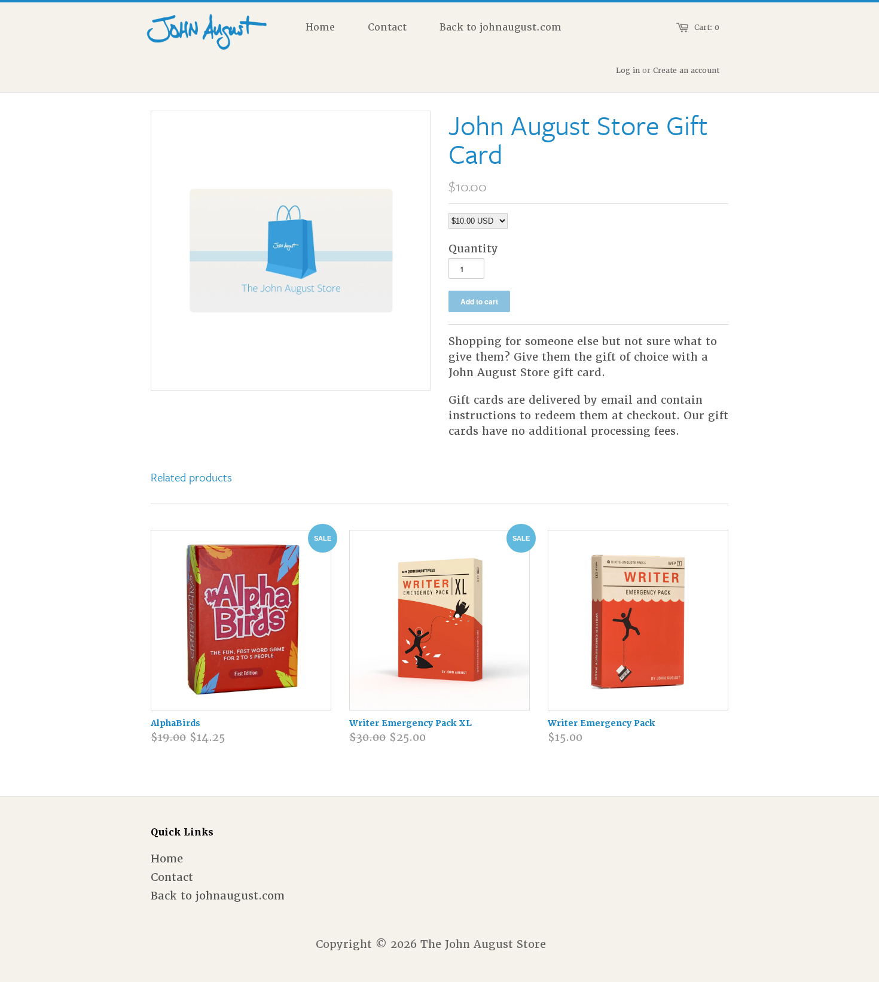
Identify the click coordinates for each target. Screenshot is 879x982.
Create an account (686, 70)
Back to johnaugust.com (218, 895)
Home (167, 858)
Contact (172, 877)
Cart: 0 (706, 27)
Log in (628, 70)
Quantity (473, 248)
